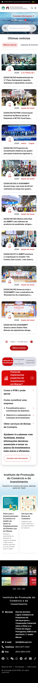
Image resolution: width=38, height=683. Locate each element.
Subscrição (31, 667)
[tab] (7, 362)
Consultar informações (24, 16)
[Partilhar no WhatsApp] (16, 658)
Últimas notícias (10, 45)
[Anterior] (6, 341)
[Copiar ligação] (35, 658)
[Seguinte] (31, 341)
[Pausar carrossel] (19, 589)
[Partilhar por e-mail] (30, 658)
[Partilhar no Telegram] (21, 658)
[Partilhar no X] (7, 658)
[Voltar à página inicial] (5, 8)
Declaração (19, 667)
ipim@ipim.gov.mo (24, 642)
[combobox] (19, 28)
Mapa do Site (7, 667)
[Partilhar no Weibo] (25, 658)
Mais (33, 2)
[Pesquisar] (32, 8)
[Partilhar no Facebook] (3, 658)
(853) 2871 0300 (22, 647)
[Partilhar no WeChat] (12, 658)
